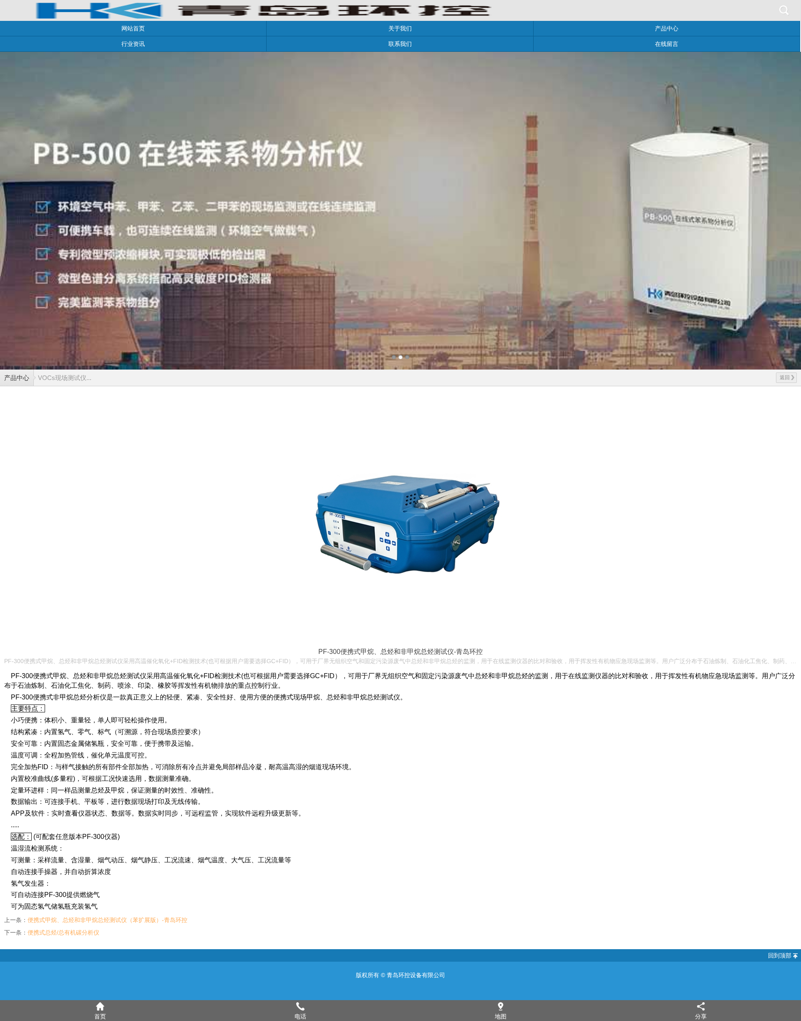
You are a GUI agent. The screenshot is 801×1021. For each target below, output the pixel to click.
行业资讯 (133, 44)
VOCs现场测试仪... (64, 377)
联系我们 (400, 44)
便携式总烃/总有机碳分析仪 (63, 932)
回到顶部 (779, 955)
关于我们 (400, 28)
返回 (785, 377)
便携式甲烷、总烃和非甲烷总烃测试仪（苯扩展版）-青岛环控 (107, 920)
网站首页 (133, 28)
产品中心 (666, 28)
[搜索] (784, 10)
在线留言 (666, 44)
